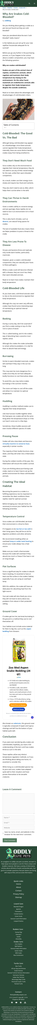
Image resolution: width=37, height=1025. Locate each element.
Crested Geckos (18, 914)
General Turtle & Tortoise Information (18, 973)
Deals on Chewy (18, 709)
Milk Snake (18, 953)
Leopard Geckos (18, 921)
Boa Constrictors (18, 955)
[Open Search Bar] (29, 3)
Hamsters (18, 934)
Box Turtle (18, 966)
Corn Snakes (18, 944)
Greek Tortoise (18, 970)
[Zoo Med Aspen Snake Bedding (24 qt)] (19, 662)
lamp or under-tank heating (20, 541)
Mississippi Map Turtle (18, 979)
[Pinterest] (21, 1002)
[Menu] (34, 3)
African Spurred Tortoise (18, 968)
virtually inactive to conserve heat (16, 444)
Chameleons (18, 911)
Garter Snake (18, 951)
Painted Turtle (18, 984)
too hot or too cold (23, 529)
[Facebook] (12, 1002)
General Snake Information (19, 948)
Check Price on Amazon (18, 705)
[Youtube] (16, 1002)
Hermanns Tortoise (18, 975)
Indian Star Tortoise (18, 977)
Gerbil (18, 937)
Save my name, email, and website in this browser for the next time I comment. (19, 833)
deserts (5, 221)
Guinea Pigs (18, 932)
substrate (17, 723)
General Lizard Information (18, 919)
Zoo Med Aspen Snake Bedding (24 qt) (18, 671)
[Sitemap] (25, 1002)
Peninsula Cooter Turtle (18, 981)
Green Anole (18, 916)
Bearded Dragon (18, 906)
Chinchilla (18, 939)
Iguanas (18, 909)
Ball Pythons (18, 946)
